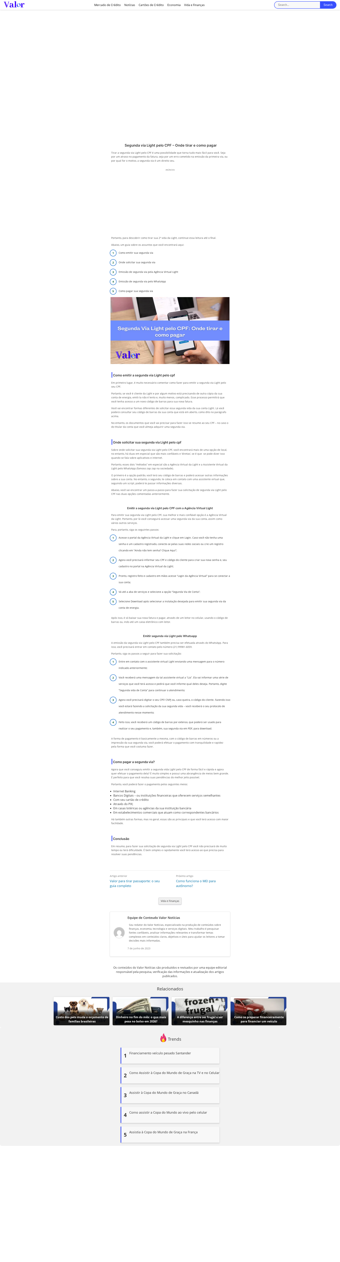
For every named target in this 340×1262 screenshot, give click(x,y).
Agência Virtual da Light (155, 537)
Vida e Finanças (194, 5)
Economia (174, 5)
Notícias (129, 5)
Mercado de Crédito (107, 5)
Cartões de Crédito (151, 5)
